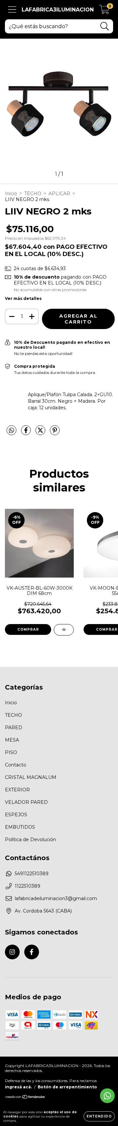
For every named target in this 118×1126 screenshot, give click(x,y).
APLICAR (59, 193)
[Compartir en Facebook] (26, 433)
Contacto (15, 765)
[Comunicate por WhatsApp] (107, 1095)
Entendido (99, 1116)
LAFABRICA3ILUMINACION (58, 10)
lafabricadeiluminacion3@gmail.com (56, 898)
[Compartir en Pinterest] (55, 433)
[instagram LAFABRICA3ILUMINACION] (12, 952)
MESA (12, 740)
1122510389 (27, 886)
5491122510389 (32, 874)
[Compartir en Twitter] (41, 433)
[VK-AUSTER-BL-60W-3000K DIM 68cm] (64, 630)
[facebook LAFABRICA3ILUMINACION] (31, 952)
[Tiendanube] (25, 1097)
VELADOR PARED (26, 802)
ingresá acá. (18, 1086)
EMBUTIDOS (20, 827)
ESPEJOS (16, 815)
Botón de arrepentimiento (67, 1086)
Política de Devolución (30, 839)
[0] (104, 11)
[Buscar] (104, 26)
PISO (11, 752)
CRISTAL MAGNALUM (30, 777)
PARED (13, 727)
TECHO (32, 193)
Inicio (11, 193)
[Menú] (12, 9)
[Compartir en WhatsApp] (11, 430)
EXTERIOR (17, 790)
